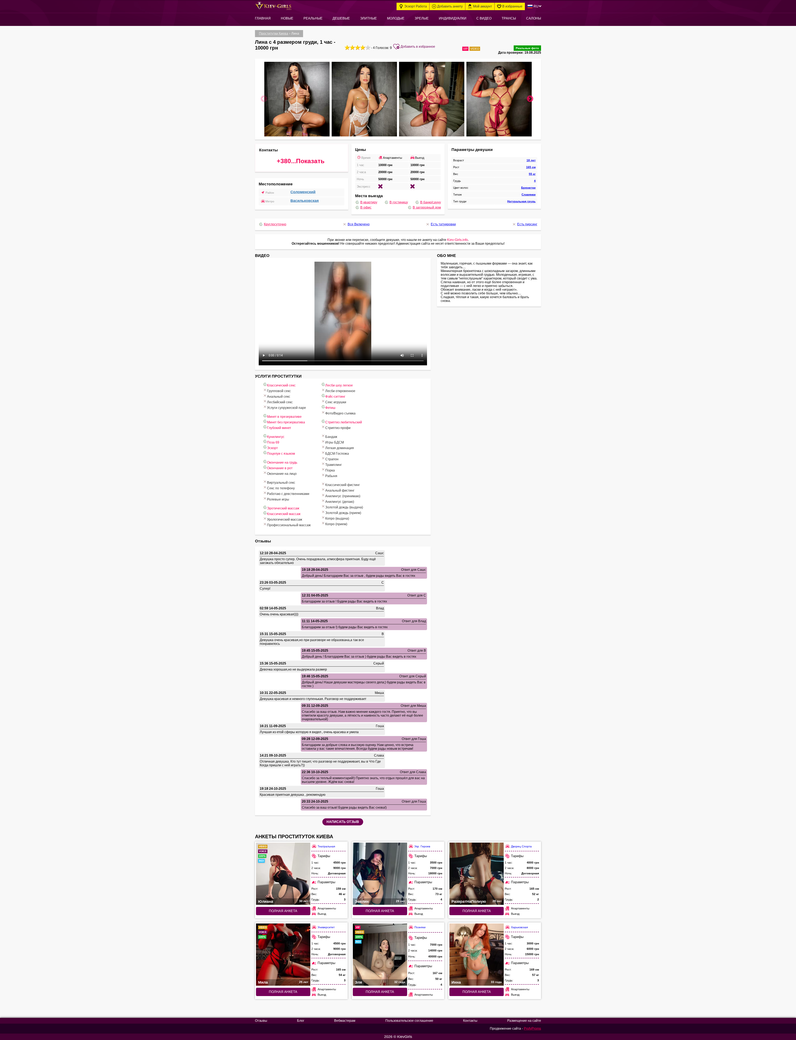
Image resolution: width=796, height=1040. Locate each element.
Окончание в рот (279, 468)
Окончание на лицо (282, 473)
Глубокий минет (279, 428)
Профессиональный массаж (289, 525)
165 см (531, 167)
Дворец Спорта (521, 846)
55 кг (532, 174)
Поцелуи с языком (281, 453)
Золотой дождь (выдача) (344, 507)
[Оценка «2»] (351, 47)
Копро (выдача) (337, 518)
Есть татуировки (443, 224)
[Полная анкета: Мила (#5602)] (283, 954)
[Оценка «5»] (367, 47)
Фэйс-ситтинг (335, 396)
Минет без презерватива (286, 422)
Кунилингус (275, 437)
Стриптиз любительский (343, 422)
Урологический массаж (284, 519)
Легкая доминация (339, 448)
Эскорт (272, 448)
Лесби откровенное (340, 391)
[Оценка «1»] (346, 47)
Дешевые (341, 18)
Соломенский (302, 192)
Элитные (368, 18)
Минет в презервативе (284, 416)
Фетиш (330, 407)
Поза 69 (273, 442)
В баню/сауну (430, 202)
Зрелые (422, 18)
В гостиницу (399, 202)
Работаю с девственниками (288, 494)
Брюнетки (528, 187)
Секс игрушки (335, 402)
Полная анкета (283, 911)
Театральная (326, 846)
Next (530, 99)
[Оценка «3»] (357, 47)
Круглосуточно (275, 224)
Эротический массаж (283, 508)
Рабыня (331, 476)
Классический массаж (284, 514)
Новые (287, 18)
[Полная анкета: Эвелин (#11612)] (380, 874)
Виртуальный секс (281, 482)
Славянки (529, 194)
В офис (365, 207)
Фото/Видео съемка (340, 413)
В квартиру (368, 202)
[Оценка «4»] (362, 47)
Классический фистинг (342, 485)
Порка (330, 470)
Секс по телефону (281, 488)
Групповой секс (279, 391)
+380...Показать (300, 161)
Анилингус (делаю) (339, 501)
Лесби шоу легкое (339, 385)
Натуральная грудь (521, 201)
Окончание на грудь (282, 462)
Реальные (313, 18)
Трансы (509, 18)
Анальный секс (278, 396)
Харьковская (519, 927)
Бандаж (331, 437)
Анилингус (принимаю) (342, 496)
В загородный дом (427, 207)
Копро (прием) (336, 524)
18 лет (531, 160)
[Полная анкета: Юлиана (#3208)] (283, 874)
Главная (263, 18)
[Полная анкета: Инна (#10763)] (476, 954)
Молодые (395, 18)
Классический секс (281, 385)
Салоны (533, 18)
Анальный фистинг (339, 490)
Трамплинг (333, 465)
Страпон (332, 459)
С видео (483, 18)
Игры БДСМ (334, 442)
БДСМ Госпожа (337, 453)
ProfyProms (532, 1028)
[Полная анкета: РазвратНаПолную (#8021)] (476, 874)
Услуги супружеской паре (286, 407)
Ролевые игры (278, 499)
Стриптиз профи (338, 428)
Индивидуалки (452, 18)
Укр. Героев (422, 846)
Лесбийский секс (280, 402)
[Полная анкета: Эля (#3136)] (380, 954)
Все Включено (359, 224)
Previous (264, 99)
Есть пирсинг (527, 224)
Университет (326, 927)
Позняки (420, 927)
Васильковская (304, 201)
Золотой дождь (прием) (343, 513)
